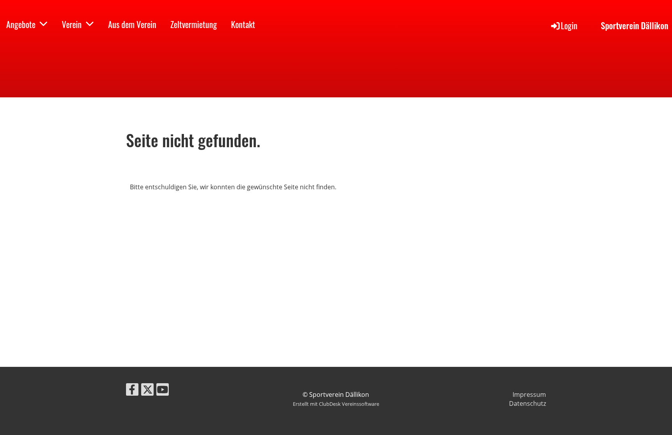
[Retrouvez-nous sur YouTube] (162, 390)
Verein (72, 24)
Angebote (20, 24)
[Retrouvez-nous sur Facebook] (132, 390)
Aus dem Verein (132, 24)
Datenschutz (527, 403)
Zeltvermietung (193, 24)
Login (569, 25)
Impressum (529, 394)
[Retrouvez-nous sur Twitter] (147, 390)
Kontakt (243, 24)
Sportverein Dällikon (634, 25)
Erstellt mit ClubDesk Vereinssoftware (336, 403)
